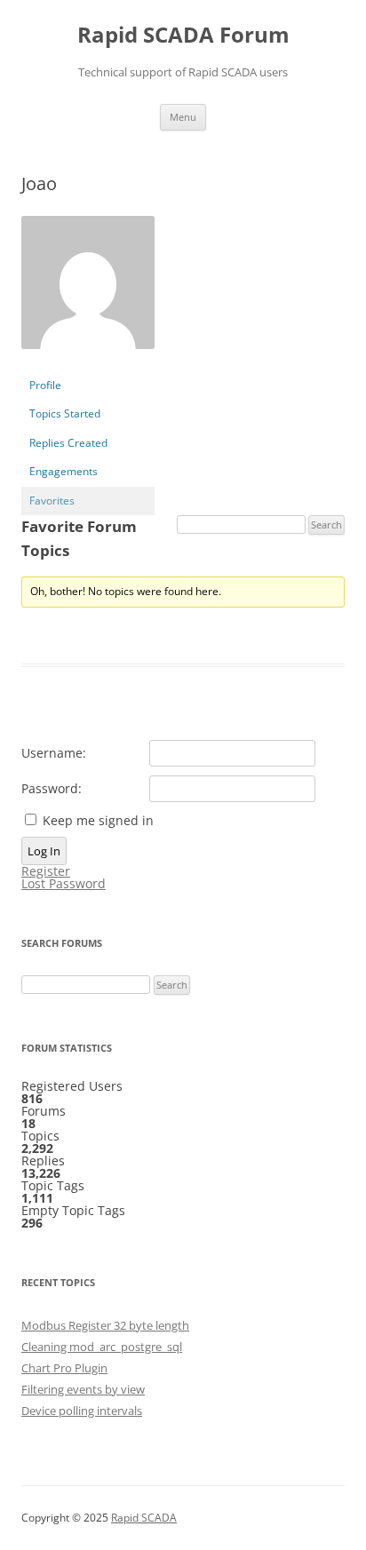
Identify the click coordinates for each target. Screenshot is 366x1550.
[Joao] (88, 362)
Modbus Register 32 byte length (105, 1325)
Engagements (63, 471)
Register (45, 871)
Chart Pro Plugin (64, 1368)
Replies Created (68, 442)
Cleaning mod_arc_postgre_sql (101, 1347)
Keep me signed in (98, 821)
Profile (45, 385)
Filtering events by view (83, 1389)
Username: (53, 753)
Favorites (52, 500)
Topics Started (64, 413)
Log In (44, 851)
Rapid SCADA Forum (183, 35)
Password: (51, 789)
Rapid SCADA (144, 1517)
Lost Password (63, 884)
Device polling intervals (81, 1411)
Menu (183, 116)
